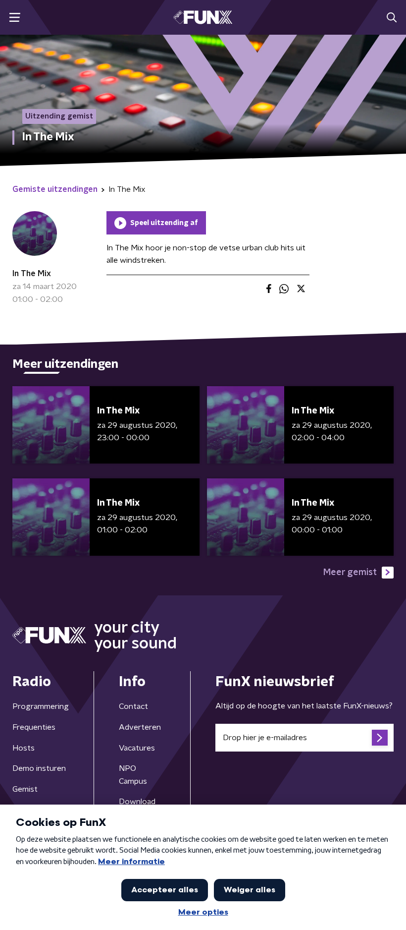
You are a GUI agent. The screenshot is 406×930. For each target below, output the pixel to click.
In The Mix (31, 274)
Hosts (23, 748)
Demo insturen (39, 768)
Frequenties (33, 727)
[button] (14, 17)
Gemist (25, 789)
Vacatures (137, 748)
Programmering (40, 706)
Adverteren (140, 727)
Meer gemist (350, 572)
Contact (133, 706)
